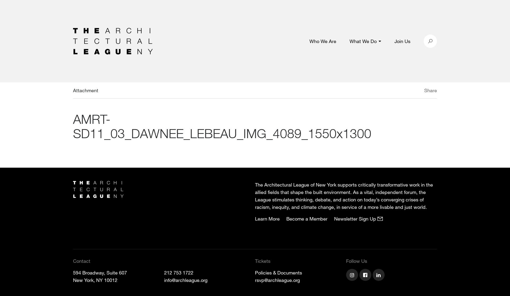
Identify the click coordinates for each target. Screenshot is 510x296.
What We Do (363, 41)
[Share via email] (396, 91)
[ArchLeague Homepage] (113, 41)
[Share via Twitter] (408, 91)
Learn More (267, 219)
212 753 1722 (178, 273)
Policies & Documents (278, 273)
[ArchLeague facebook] (366, 275)
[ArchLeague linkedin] (379, 275)
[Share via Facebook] (416, 91)
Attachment (85, 90)
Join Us (402, 41)
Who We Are (322, 41)
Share (430, 90)
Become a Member (307, 219)
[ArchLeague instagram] (352, 275)
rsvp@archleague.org (277, 280)
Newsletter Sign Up (355, 219)
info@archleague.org (185, 280)
